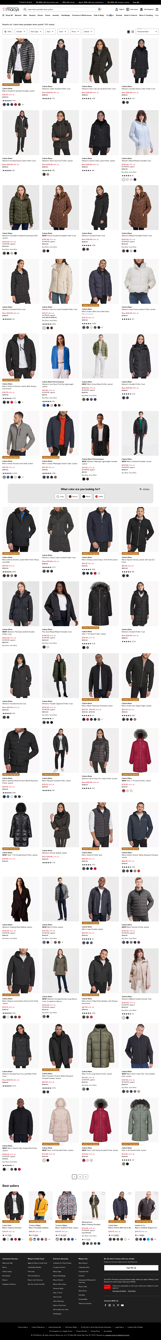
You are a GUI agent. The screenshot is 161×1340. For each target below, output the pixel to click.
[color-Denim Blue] (8, 104)
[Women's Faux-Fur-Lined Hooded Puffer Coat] (60, 281)
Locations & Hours (59, 1267)
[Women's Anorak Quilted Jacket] (60, 824)
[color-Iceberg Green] (87, 647)
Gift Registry (57, 1314)
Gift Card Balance (34, 1276)
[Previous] (5, 61)
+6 (49, 1239)
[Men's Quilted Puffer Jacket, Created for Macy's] (67, 1205)
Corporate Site (83, 1271)
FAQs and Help (7, 1263)
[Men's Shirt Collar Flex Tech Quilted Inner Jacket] (140, 1045)
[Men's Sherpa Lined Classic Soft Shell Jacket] (100, 529)
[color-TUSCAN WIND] (127, 179)
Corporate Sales (84, 1267)
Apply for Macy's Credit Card (37, 1263)
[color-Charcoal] (91, 399)
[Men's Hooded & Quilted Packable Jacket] (20, 60)
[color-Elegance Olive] (127, 1091)
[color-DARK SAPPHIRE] (127, 250)
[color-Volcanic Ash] (47, 722)
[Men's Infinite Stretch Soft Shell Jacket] (20, 433)
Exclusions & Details (119, 1291)
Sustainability (83, 1299)
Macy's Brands (58, 1280)
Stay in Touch (57, 1293)
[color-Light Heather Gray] (98, 719)
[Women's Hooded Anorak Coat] (20, 675)
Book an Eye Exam (59, 1305)
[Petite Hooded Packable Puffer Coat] (60, 207)
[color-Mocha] (91, 1243)
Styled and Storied (85, 1303)
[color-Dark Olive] (83, 1243)
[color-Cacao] (44, 250)
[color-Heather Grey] (152, 1239)
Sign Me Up (131, 1268)
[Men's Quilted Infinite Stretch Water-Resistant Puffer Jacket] (20, 750)
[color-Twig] (47, 571)
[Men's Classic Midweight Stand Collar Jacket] (60, 433)
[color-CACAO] (123, 250)
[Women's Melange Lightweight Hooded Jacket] (100, 433)
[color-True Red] (15, 104)
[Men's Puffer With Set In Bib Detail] (100, 281)
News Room (83, 1291)
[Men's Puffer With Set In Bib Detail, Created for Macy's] (120, 1205)
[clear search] (99, 9)
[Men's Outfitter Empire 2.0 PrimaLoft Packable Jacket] (147, 1205)
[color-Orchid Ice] (127, 790)
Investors (81, 1276)
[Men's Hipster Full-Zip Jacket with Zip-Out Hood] (140, 529)
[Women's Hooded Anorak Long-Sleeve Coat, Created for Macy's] (60, 970)
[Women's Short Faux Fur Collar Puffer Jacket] (100, 750)
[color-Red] (87, 719)
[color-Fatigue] (87, 479)
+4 (22, 104)
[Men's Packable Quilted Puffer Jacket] (41, 1205)
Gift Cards (31, 1271)
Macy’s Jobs (83, 1286)
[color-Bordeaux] (51, 328)
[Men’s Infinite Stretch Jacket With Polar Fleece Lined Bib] (20, 529)
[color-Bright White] (51, 942)
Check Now (132, 1291)
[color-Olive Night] (4, 253)
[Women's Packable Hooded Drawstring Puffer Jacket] (20, 207)
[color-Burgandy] (138, 942)
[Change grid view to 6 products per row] (133, 32)
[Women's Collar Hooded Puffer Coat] (60, 60)
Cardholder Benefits (34, 1267)
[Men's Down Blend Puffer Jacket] (100, 356)
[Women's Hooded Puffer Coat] (100, 207)
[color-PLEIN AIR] (123, 179)
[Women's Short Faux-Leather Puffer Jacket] (140, 281)
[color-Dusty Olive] (83, 1089)
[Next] (36, 61)
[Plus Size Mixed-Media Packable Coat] (60, 603)
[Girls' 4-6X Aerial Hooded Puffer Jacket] (100, 1120)
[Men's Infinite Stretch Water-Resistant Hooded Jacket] (140, 824)
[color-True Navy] (11, 104)
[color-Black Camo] (19, 402)
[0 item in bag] (157, 9)
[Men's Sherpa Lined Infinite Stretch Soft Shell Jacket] (20, 970)
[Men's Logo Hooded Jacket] (100, 899)
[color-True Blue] (148, 1239)
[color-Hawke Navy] (144, 1239)
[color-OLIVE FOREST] (44, 1016)
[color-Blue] (8, 796)
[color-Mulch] (87, 249)
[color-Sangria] (123, 790)
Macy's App (57, 1271)
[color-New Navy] (19, 477)
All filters (146, 489)
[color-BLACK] (135, 179)
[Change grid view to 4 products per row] (128, 32)
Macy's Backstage (59, 1276)
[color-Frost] (91, 327)
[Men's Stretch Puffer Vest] (100, 824)
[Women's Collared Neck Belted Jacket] (20, 899)
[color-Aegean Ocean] (44, 405)
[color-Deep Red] (11, 402)
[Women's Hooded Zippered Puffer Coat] (60, 675)
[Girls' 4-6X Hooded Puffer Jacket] (60, 1120)
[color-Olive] (19, 104)
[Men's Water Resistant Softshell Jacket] (100, 675)
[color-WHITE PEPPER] (131, 250)
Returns (4, 1280)
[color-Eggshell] (44, 328)
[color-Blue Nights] (47, 405)
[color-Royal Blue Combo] (34, 1239)
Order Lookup (7, 1271)
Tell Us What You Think (60, 1309)
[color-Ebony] (44, 174)
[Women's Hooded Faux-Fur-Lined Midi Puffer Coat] (20, 1045)
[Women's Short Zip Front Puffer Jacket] (60, 132)
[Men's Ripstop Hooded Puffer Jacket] (60, 750)
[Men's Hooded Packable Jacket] (140, 433)
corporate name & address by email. (117, 1335)
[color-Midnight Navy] (68, 1239)
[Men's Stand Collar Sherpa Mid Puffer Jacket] (20, 1120)
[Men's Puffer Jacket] (60, 899)
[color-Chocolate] (55, 942)
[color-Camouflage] (42, 1239)
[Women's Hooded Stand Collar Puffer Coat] (140, 60)
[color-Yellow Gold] (30, 1239)
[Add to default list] (103, 1193)
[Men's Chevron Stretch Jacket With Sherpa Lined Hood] (20, 356)
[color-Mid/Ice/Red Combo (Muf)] (45, 1239)
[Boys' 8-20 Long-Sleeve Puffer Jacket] (100, 1045)
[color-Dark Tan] (55, 477)
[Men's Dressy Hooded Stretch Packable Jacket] (94, 1205)
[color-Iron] (47, 477)
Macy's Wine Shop (59, 1284)
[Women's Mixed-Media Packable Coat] (140, 132)
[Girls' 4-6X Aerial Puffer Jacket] (140, 1120)
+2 (22, 477)
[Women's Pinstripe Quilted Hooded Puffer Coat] (20, 603)
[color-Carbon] (136, 1239)
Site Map (82, 1295)
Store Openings (58, 1301)
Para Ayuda (6, 1276)
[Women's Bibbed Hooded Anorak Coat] (140, 970)
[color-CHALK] (131, 179)
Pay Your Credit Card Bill (36, 1284)
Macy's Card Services (35, 1280)
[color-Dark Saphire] (8, 253)
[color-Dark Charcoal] (127, 575)
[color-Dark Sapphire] (95, 719)
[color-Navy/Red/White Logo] (57, 1239)
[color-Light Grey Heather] (4, 477)
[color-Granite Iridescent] (4, 104)
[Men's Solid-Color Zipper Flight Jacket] (140, 675)
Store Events (57, 1297)
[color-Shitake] (59, 405)
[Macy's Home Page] (10, 9)
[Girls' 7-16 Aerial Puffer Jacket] (100, 603)
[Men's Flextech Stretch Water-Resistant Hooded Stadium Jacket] (60, 1045)
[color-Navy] (127, 102)
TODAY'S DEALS (25, 2)
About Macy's (83, 1263)
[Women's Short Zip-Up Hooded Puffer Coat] (100, 60)
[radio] (4, 104)
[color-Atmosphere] (47, 174)
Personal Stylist (58, 1288)
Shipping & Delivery (9, 1284)
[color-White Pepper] (11, 253)
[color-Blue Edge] (8, 477)
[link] (20, 96)
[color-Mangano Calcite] (131, 790)
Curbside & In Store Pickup (62, 1263)
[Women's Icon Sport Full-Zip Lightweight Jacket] (60, 356)
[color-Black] (123, 102)
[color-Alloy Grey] (87, 327)
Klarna (4, 1267)
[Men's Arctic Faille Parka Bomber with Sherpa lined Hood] (100, 970)
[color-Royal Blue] (72, 1239)
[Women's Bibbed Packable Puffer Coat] (140, 207)
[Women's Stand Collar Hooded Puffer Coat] (60, 529)
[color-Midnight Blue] (98, 1243)
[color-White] (15, 402)
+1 (22, 402)
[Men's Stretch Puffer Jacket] (140, 899)
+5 (75, 1239)
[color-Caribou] (138, 1091)
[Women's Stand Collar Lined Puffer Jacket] (100, 132)
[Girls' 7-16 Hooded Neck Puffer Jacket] (20, 824)
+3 (102, 327)
